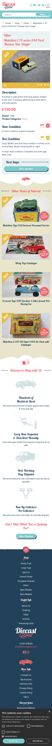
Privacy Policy (26, 688)
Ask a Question (26, 168)
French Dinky (26, 576)
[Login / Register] (39, 5)
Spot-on (26, 572)
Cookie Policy (26, 692)
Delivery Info (26, 683)
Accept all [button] (13, 741)
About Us (26, 605)
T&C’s (26, 697)
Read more (16, 722)
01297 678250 (26, 643)
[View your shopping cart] (43, 5)
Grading (26, 610)
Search (42, 14)
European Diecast (26, 581)
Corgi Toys (26, 567)
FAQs (26, 614)
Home (8, 23)
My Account (26, 679)
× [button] (49, 711)
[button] (26, 736)
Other (26, 23)
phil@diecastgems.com (26, 646)
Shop (17, 23)
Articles (26, 619)
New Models (26, 589)
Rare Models (26, 594)
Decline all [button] (38, 741)
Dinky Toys (26, 563)
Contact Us (26, 675)
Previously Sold (26, 623)
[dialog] (26, 727)
